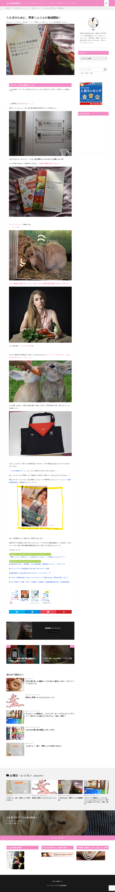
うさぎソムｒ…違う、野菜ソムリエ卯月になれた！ (44, 746)
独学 (43, 22)
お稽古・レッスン (36, 8)
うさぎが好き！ (14, 3)
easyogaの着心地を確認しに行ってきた (40, 730)
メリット (51, 22)
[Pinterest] (64, 612)
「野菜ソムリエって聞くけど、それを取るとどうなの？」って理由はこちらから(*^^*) (37, 557)
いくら (46, 22)
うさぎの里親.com (16, 471)
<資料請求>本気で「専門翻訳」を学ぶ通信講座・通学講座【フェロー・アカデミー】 (37, 564)
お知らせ (74, 3)
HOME (9, 8)
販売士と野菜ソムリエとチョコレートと (40, 697)
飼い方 (87, 73)
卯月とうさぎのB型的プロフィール (60, 3)
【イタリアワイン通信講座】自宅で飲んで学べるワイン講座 (29, 568)
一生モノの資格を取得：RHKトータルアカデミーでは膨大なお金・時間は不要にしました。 (40, 577)
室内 (91, 73)
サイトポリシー (57, 881)
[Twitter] (17, 612)
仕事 (55, 22)
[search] (105, 69)
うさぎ (25, 3)
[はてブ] (32, 612)
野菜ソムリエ (39, 22)
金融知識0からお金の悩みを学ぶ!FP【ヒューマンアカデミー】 (30, 573)
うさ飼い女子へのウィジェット (39, 3)
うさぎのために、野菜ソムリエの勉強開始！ (54, 8)
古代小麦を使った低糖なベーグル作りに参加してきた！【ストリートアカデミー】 (50, 682)
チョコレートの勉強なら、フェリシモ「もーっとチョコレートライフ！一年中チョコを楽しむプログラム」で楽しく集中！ (50, 715)
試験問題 (58, 22)
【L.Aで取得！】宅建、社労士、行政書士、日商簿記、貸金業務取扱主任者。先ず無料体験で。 (40, 582)
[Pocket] (48, 612)
